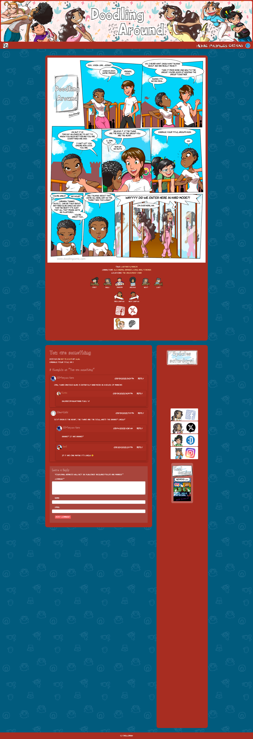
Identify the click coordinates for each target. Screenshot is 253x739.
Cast (218, 45)
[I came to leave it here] (158, 283)
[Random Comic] (119, 283)
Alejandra (119, 270)
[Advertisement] (182, 386)
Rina (140, 270)
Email (57, 507)
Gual (78, 359)
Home (202, 45)
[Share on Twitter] (133, 311)
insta (179, 452)
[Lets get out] (107, 283)
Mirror (134, 267)
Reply (141, 378)
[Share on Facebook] (120, 311)
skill (179, 440)
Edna (135, 270)
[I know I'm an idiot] (146, 283)
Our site (248, 45)
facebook (179, 414)
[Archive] (133, 283)
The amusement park (132, 273)
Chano (64, 393)
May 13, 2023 (66, 359)
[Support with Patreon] (126, 324)
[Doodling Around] (94, 283)
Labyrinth (125, 267)
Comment (59, 479)
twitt (179, 427)
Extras (236, 45)
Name (57, 498)
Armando (129, 270)
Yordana (147, 270)
